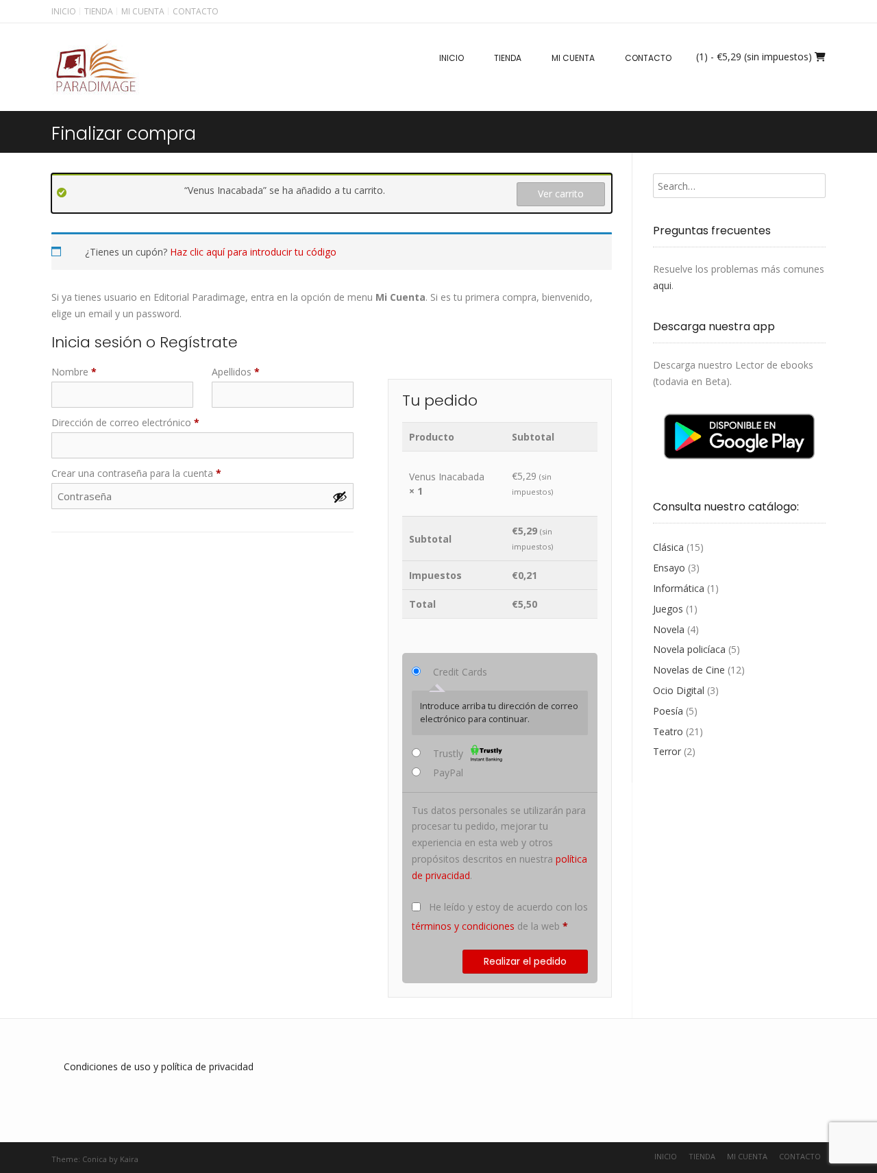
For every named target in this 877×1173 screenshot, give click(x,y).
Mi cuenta (142, 11)
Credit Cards (460, 671)
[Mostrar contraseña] (339, 496)
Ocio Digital (678, 690)
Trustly (449, 753)
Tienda (98, 11)
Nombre (74, 371)
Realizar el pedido (525, 961)
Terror (667, 751)
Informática (678, 588)
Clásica (668, 547)
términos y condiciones (463, 926)
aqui (662, 285)
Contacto (196, 11)
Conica (94, 1159)
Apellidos (236, 371)
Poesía (668, 710)
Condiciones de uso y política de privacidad (159, 1066)
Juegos (668, 608)
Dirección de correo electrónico (125, 422)
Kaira (129, 1159)
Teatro (668, 731)
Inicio (63, 11)
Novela (668, 629)
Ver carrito (561, 193)
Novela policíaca (689, 649)
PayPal (448, 772)
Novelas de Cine (689, 669)
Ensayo (669, 567)
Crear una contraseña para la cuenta (136, 473)
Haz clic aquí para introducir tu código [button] (253, 251)
